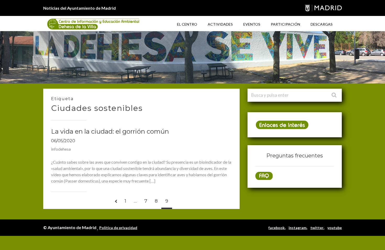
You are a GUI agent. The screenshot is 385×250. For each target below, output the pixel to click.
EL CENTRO (187, 24)
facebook (276, 227)
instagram (297, 227)
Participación (285, 24)
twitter (316, 227)
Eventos (251, 24)
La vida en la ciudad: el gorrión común (110, 131)
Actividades (220, 24)
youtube (334, 227)
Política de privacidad (118, 227)
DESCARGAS (322, 24)
